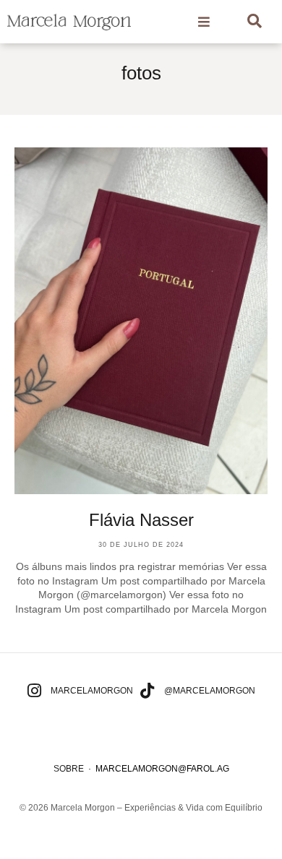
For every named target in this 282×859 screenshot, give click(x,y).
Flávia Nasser (141, 520)
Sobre (69, 769)
